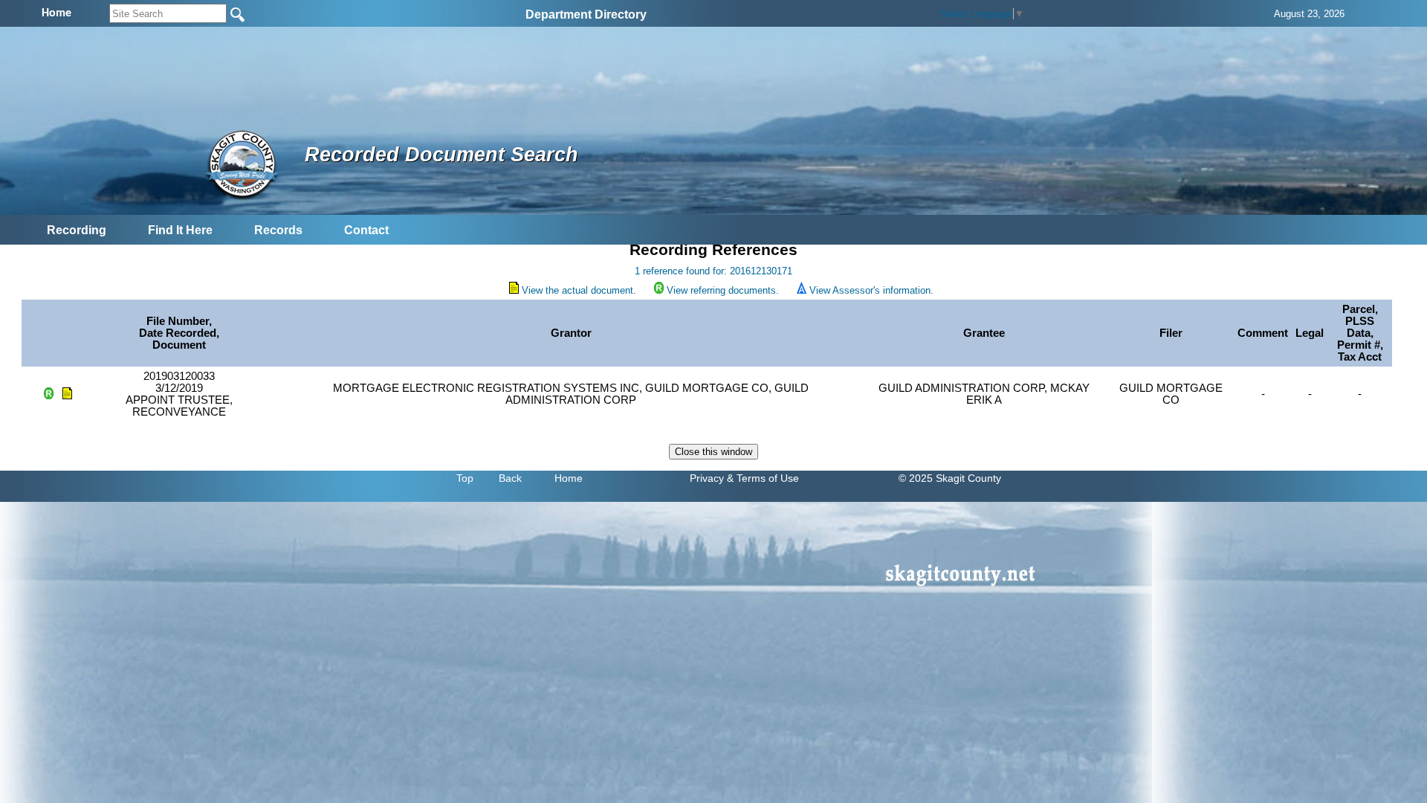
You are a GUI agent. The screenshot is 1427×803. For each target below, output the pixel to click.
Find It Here (180, 230)
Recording (76, 230)
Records (278, 230)
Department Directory (586, 14)
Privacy (707, 478)
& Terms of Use (763, 478)
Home (568, 478)
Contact (366, 230)
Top (464, 478)
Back (510, 478)
